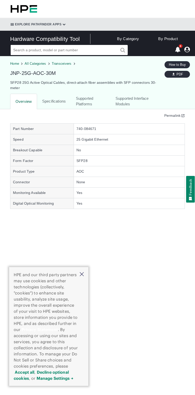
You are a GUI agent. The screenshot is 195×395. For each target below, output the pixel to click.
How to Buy (177, 65)
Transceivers (62, 63)
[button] (82, 274)
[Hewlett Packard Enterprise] (23, 9)
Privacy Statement (40, 329)
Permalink (172, 115)
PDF (179, 74)
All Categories (35, 63)
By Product (168, 39)
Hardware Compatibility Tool (45, 39)
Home (14, 63)
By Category (128, 39)
